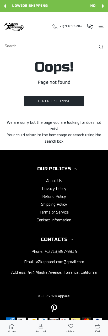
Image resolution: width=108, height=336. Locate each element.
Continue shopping (54, 101)
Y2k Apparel (60, 296)
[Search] (100, 47)
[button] (5, 6)
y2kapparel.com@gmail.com (60, 262)
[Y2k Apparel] (14, 26)
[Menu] (101, 26)
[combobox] (56, 46)
